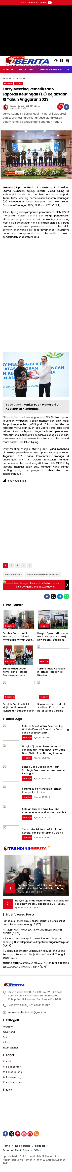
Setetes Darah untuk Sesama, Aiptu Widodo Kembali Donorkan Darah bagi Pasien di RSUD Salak (18, 637)
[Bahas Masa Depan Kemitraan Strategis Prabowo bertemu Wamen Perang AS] (19, 655)
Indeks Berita (22, 1145)
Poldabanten (13, 1066)
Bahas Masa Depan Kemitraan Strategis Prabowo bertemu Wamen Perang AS (15, 672)
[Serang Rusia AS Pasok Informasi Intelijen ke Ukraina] (53, 655)
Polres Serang (14, 1072)
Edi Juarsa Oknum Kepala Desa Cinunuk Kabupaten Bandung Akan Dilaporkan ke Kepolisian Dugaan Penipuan (36, 940)
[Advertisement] (36, 45)
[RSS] (36, 1134)
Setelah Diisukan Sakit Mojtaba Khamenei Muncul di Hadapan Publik (18, 707)
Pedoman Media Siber (16, 1150)
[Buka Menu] (62, 61)
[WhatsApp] (66, 596)
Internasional (10, 1047)
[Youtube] (30, 1134)
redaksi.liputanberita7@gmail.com (28, 1012)
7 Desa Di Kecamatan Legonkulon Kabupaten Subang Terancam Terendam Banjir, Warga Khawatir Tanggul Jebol (34, 954)
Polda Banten (14, 1082)
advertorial (9, 1032)
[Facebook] (47, 596)
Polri (8, 1061)
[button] (56, 61)
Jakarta (18, 83)
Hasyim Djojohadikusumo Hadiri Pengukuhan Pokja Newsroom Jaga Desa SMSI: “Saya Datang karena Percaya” (52, 637)
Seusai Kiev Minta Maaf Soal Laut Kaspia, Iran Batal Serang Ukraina (51, 707)
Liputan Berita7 (17, 106)
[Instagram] (24, 1134)
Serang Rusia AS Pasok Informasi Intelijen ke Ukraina (51, 672)
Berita (6, 1037)
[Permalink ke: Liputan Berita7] (6, 107)
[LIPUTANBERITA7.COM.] (27, 60)
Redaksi (40, 1145)
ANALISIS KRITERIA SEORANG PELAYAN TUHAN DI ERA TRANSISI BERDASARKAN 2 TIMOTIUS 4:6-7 (36, 964)
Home (6, 1145)
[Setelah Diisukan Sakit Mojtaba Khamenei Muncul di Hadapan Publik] (19, 691)
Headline (8, 83)
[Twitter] (53, 596)
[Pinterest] (17, 1134)
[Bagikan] (66, 107)
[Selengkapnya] (36, 985)
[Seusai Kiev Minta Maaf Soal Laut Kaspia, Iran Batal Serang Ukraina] (53, 691)
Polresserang (13, 1077)
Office (37, 1150)
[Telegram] (60, 596)
